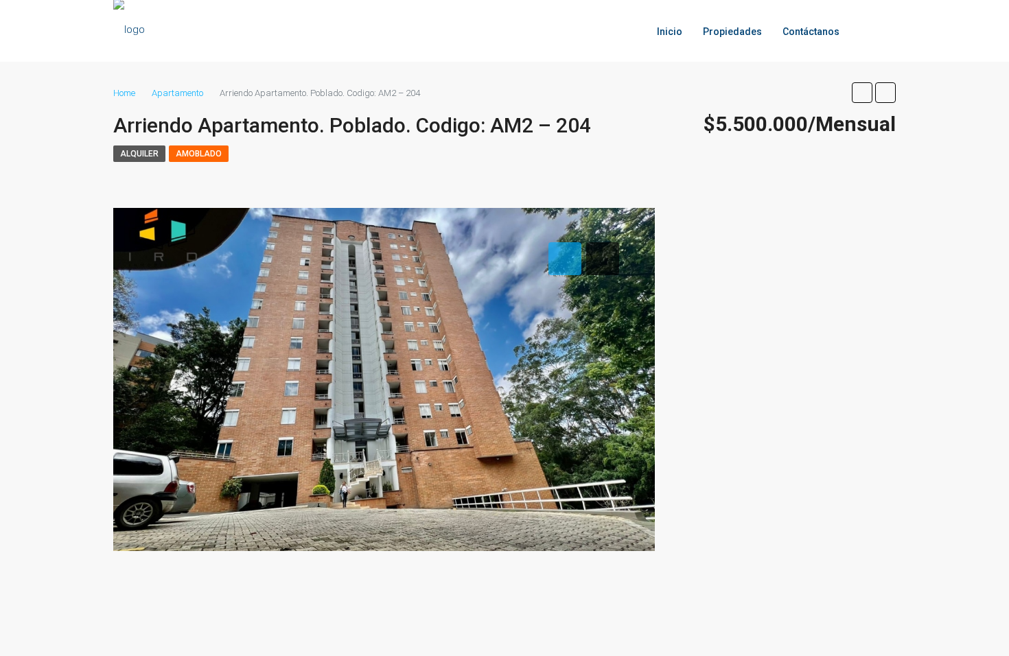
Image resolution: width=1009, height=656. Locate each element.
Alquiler (139, 154)
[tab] (564, 258)
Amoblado (199, 154)
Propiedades (732, 31)
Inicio (669, 31)
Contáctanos (810, 31)
